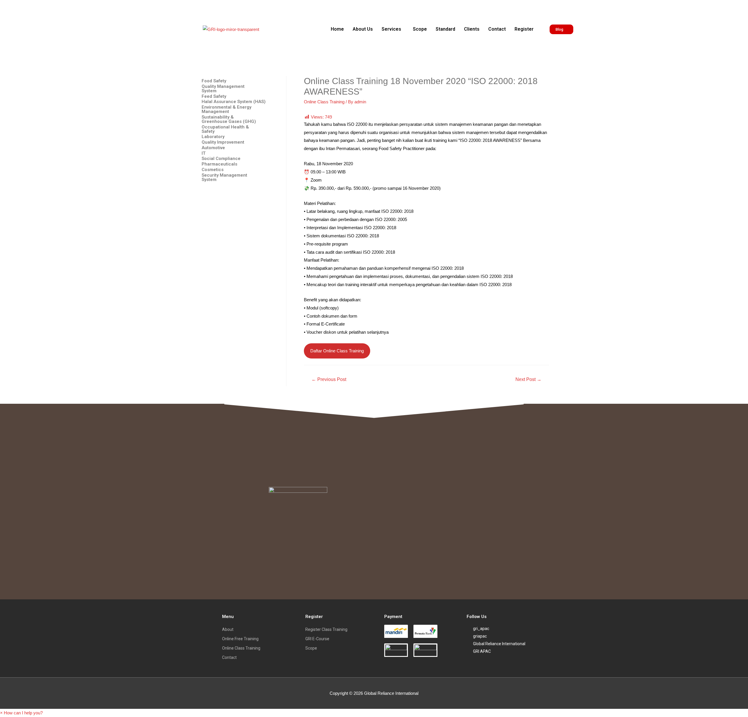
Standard (445, 29)
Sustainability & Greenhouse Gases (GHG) (229, 119)
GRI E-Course (317, 638)
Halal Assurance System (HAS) (234, 102)
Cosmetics (213, 170)
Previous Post (328, 379)
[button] (392, 29)
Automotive (213, 148)
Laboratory (213, 137)
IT (204, 153)
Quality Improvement (223, 142)
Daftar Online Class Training (337, 350)
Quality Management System (223, 88)
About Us (363, 29)
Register (524, 29)
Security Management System (224, 177)
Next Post (528, 379)
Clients (471, 29)
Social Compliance (221, 158)
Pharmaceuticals (219, 164)
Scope (420, 29)
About (227, 629)
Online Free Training (240, 638)
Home (337, 29)
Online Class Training (324, 101)
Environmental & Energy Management (226, 109)
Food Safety (214, 81)
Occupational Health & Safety (225, 129)
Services (391, 29)
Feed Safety (214, 96)
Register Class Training (326, 629)
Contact (497, 29)
